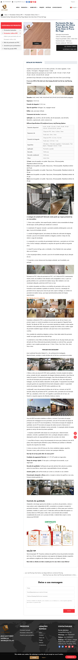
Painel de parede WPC (10, 49)
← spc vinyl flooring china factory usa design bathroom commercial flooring (43, 573)
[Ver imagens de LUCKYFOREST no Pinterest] (35, 1)
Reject (43, 657)
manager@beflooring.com (20, 1)
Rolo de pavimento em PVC (11, 42)
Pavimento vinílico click (31, 15)
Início (6, 15)
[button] (48, 52)
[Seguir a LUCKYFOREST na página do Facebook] (27, 1)
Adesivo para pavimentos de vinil (12, 36)
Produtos (41, 635)
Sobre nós (41, 638)
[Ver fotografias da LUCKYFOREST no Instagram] (33, 1)
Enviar (69, 611)
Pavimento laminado (25, 630)
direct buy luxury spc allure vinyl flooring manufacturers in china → (60, 575)
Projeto (41, 640)
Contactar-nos (42, 645)
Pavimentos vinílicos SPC (16, 15)
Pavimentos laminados (10, 30)
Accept (34, 657)
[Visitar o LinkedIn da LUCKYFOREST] (29, 1)
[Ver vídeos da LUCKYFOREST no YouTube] (31, 1)
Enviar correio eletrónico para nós (69, 48)
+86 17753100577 (7, 1)
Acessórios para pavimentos (12, 45)
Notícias (41, 642)
